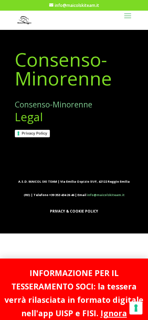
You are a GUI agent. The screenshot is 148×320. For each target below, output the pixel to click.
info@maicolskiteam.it (106, 195)
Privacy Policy (34, 133)
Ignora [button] (114, 313)
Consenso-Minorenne (53, 104)
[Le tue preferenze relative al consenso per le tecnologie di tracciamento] (135, 308)
